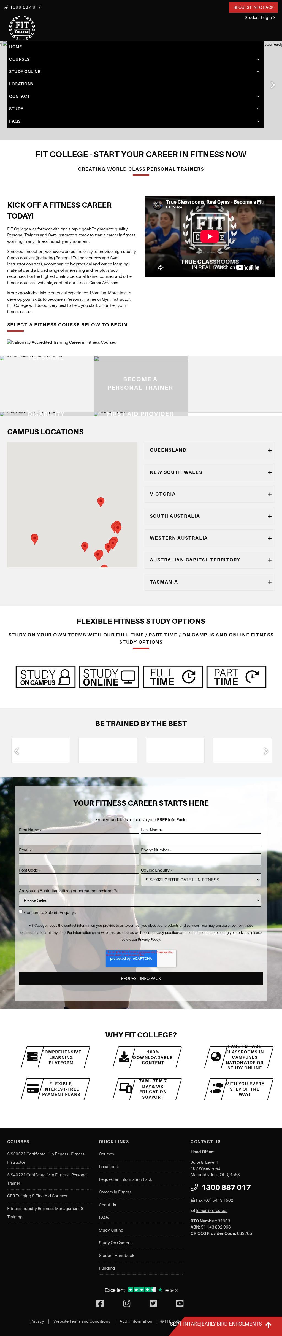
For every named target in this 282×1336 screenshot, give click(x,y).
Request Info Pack (253, 7)
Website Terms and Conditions (81, 1321)
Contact (19, 96)
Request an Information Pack (125, 1179)
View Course (102, 408)
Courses (19, 59)
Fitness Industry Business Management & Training (45, 1212)
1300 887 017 (25, 7)
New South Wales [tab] (176, 472)
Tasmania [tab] (164, 582)
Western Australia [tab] (179, 538)
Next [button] (272, 85)
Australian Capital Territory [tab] (195, 560)
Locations (21, 84)
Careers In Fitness (115, 1192)
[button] (85, 547)
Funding (107, 1268)
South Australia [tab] (175, 516)
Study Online (24, 71)
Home (15, 46)
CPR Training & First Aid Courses (37, 1196)
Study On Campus (115, 1243)
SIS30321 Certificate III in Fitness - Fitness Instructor (46, 1158)
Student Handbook (116, 1255)
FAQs (14, 121)
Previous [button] (16, 751)
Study (16, 108)
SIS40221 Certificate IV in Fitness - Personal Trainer (47, 1179)
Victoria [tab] (163, 494)
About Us (107, 1205)
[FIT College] (22, 27)
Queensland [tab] (168, 450)
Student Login (259, 17)
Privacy (37, 1321)
